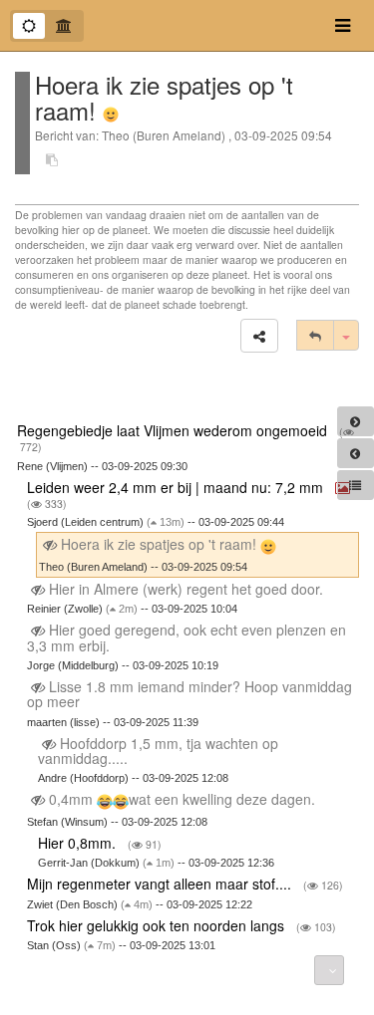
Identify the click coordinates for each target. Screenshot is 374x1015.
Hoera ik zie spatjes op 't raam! (158, 544)
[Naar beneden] (329, 970)
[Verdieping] (64, 26)
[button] (259, 336)
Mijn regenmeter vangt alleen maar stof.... (161, 883)
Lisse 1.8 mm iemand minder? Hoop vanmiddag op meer (189, 693)
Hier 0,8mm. (79, 843)
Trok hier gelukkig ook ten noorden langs (157, 925)
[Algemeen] (29, 26)
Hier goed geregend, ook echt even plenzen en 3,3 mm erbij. (186, 637)
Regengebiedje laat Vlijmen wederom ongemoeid (174, 430)
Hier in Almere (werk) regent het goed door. (186, 589)
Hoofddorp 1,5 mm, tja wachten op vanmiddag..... (158, 750)
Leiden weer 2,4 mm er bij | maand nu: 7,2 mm (177, 487)
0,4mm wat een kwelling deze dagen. (182, 799)
